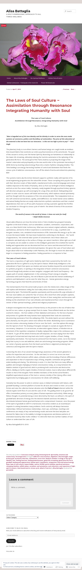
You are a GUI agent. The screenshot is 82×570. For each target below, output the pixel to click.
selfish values (24, 466)
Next (73, 89)
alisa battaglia (63, 457)
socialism (32, 466)
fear (13, 460)
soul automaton (42, 466)
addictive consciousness (41, 457)
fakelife (9, 460)
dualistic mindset (52, 458)
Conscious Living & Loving (30, 455)
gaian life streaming (51, 460)
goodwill (9, 462)
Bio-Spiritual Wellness (38, 78)
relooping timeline (12, 466)
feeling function (21, 460)
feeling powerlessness (35, 460)
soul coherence (53, 466)
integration (53, 462)
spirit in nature (11, 468)
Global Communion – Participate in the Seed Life (22, 83)
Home (9, 78)
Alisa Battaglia (18, 11)
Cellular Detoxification (55, 78)
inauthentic (44, 462)
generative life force (66, 460)
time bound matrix (23, 468)
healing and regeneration (21, 462)
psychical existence (62, 464)
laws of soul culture (17, 464)
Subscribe (11, 541)
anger (71, 457)
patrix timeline (50, 464)
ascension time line (21, 458)
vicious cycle (35, 468)
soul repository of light (67, 466)
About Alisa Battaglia (20, 78)
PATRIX (42, 464)
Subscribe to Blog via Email (17, 528)
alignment (54, 457)
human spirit (35, 462)
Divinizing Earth (44, 455)
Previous (65, 89)
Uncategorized (20, 457)
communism (33, 458)
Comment (65, 503)
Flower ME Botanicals (48, 83)
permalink (9, 470)
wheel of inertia (45, 468)
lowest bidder (29, 464)
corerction (41, 458)
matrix (36, 464)
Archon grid (10, 458)
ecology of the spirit (65, 458)
